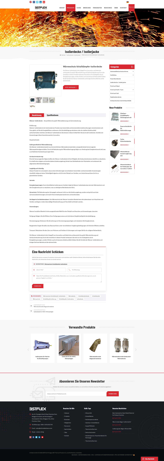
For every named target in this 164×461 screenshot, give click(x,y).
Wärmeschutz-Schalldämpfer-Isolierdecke (56, 264)
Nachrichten (67, 429)
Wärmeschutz (36, 299)
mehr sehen (124, 121)
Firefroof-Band (114, 86)
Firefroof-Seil (114, 93)
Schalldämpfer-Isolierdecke (66, 299)
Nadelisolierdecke (115, 97)
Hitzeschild (88, 413)
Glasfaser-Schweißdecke (92, 422)
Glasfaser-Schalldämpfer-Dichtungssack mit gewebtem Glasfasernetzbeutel (126, 115)
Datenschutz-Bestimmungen (104, 455)
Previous (28, 350)
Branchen (87, 8)
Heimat (62, 8)
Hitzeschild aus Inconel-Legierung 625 (125, 153)
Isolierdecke (80, 299)
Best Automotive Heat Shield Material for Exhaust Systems (123, 414)
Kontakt (123, 8)
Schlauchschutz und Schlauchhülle (120, 100)
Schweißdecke (89, 416)
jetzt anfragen (70, 87)
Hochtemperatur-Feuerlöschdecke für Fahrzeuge (96, 436)
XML (92, 455)
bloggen (74, 455)
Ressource (108, 8)
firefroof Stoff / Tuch (116, 89)
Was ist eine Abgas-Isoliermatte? (121, 422)
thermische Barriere (91, 429)
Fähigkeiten (97, 8)
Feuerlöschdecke (115, 78)
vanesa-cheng (40, 432)
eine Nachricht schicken (149, 459)
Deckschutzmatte (90, 432)
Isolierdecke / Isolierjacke (118, 82)
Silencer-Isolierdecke (36, 121)
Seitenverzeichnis (84, 455)
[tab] (36, 115)
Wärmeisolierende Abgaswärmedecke (69, 357)
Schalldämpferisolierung (49, 299)
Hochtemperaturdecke (91, 419)
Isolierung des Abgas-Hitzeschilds (121, 428)
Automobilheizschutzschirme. (119, 71)
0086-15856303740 (118, 2)
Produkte (70, 8)
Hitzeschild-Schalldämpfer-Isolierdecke (121, 357)
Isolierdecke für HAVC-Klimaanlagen (43, 357)
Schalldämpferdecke (83, 296)
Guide (79, 8)
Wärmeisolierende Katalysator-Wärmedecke (95, 357)
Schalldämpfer (96, 296)
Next (136, 350)
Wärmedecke (71, 296)
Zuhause (66, 413)
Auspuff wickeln (90, 426)
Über (116, 8)
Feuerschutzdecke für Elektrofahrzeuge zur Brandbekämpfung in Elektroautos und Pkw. (126, 128)
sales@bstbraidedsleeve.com (99, 2)
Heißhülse (113, 75)
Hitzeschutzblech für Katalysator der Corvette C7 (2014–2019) (126, 167)
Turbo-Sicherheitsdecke (125, 140)
